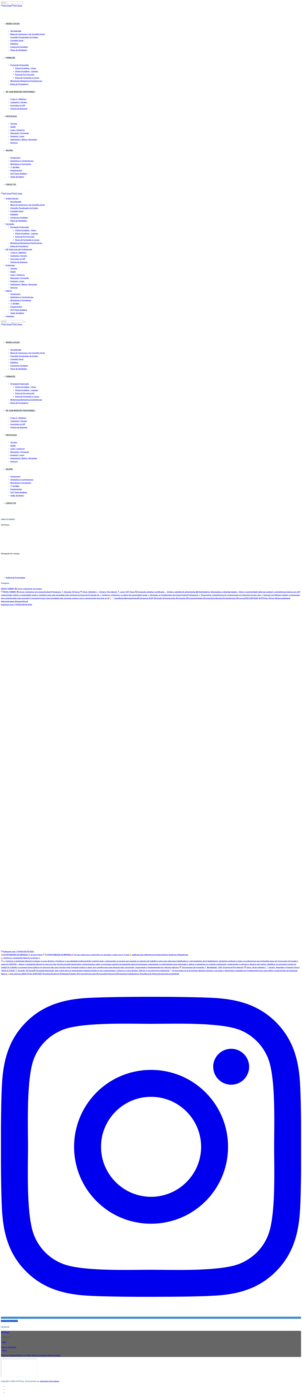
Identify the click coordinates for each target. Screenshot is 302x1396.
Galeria (9, 150)
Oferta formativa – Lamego (26, 71)
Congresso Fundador (19, 47)
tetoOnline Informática (49, 1381)
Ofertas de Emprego (18, 109)
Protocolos (11, 116)
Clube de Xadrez (17, 177)
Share (4, 1350)
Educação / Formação (19, 133)
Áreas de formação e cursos (27, 78)
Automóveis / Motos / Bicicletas (23, 140)
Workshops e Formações (20, 164)
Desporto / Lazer (17, 136)
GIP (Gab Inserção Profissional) (20, 92)
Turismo (13, 124)
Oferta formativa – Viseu (25, 68)
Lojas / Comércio (17, 130)
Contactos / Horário (18, 102)
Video (4, 1342)
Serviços (14, 143)
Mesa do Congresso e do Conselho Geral (27, 34)
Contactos (11, 184)
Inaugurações (16, 170)
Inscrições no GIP (17, 105)
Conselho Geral (16, 40)
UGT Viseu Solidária (18, 174)
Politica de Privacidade (15, 578)
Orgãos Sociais (13, 23)
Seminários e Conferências (21, 161)
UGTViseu (5, 1332)
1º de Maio (14, 167)
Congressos (15, 158)
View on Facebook (8, 1347)
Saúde (13, 127)
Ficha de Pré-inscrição (24, 75)
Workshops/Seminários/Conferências (26, 81)
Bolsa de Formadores (19, 84)
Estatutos (14, 44)
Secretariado (15, 31)
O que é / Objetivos (18, 99)
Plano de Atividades (18, 50)
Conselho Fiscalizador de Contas (24, 37)
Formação (10, 57)
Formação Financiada (19, 65)
